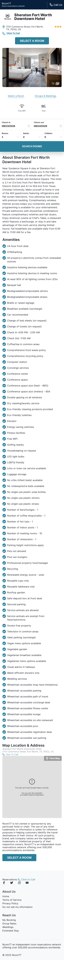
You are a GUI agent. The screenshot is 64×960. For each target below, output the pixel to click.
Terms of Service (11, 899)
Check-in (6, 122)
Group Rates (9, 923)
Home (5, 896)
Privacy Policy (10, 903)
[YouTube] (27, 883)
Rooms (5, 133)
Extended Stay (10, 930)
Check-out (39, 122)
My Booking (9, 919)
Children (48, 133)
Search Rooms (32, 146)
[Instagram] (19, 883)
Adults (26, 133)
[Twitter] (11, 883)
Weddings (7, 927)
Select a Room (32, 40)
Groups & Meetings (45, 95)
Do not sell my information (17, 906)
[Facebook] (3, 883)
